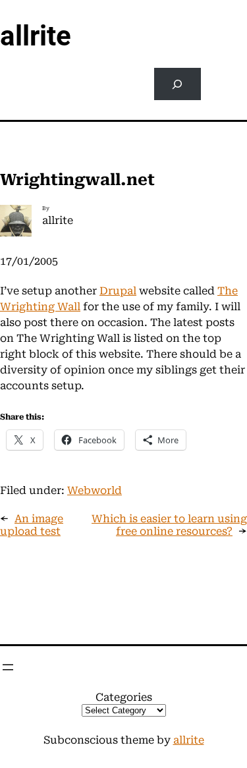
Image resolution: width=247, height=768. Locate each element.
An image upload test (31, 524)
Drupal (117, 291)
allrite (35, 36)
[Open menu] (8, 667)
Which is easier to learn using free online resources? (169, 524)
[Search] (177, 84)
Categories (124, 697)
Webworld (94, 490)
